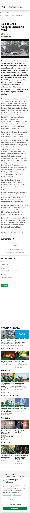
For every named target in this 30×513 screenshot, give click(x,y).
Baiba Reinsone (6, 458)
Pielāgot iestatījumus (16, 500)
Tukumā (8, 36)
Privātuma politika (7, 495)
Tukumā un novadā (6, 338)
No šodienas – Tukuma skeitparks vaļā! (13, 15)
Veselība (4, 428)
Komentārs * (4, 274)
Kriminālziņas (5, 359)
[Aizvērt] (26, 480)
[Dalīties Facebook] (7, 232)
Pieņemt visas (15, 508)
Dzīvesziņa (4, 453)
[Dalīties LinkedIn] (14, 232)
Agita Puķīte (6, 34)
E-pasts (3, 268)
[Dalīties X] (11, 232)
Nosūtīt (5, 285)
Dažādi (7, 12)
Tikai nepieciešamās (15, 504)
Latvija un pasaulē (6, 406)
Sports (3, 381)
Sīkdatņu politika (17, 495)
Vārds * (3, 261)
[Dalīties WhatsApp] (18, 232)
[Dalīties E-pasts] (21, 232)
